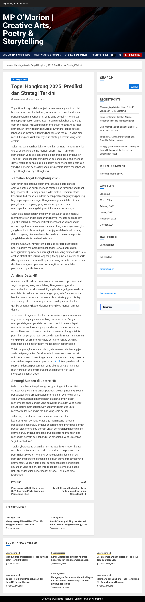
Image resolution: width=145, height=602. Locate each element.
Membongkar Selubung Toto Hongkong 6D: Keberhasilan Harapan (118, 580)
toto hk (57, 361)
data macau (108, 307)
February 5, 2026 (61, 588)
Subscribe (134, 55)
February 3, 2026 (106, 586)
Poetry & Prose (100, 55)
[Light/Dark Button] (113, 55)
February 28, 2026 (107, 564)
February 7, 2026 (16, 586)
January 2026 (106, 212)
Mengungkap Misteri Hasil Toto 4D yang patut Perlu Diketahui (24, 523)
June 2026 (105, 194)
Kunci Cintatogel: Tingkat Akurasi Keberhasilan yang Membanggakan (68, 523)
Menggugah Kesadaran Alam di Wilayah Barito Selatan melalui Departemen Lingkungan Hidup (119, 150)
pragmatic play (107, 269)
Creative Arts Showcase (47, 55)
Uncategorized (19, 79)
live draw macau (108, 293)
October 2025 (107, 224)
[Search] (120, 55)
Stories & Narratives (76, 55)
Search (106, 78)
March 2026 (106, 200)
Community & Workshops (16, 55)
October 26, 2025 (36, 99)
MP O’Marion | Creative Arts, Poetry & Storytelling (28, 29)
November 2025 (108, 218)
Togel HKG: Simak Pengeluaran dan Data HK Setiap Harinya (24, 580)
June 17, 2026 (14, 528)
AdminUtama (19, 99)
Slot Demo (105, 281)
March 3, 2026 (58, 528)
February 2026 (107, 206)
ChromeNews (81, 598)
